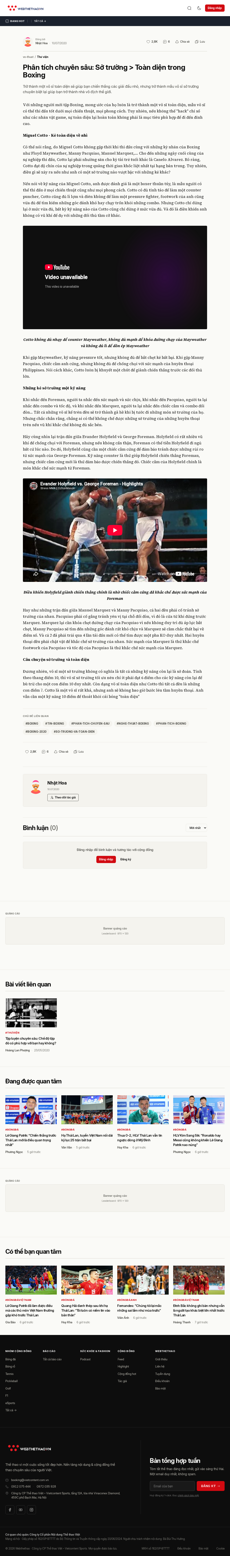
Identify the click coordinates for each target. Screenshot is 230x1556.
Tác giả (122, 1381)
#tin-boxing (54, 723)
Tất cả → (40, 21)
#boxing (32, 723)
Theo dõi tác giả (65, 797)
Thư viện (42, 57)
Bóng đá (10, 1359)
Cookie (220, 1548)
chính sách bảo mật (188, 1495)
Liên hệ (159, 1366)
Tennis (9, 1374)
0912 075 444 (21, 1486)
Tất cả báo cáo (52, 1359)
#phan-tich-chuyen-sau (90, 723)
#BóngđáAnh (127, 1300)
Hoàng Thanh (181, 1322)
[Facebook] (9, 1509)
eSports (10, 1403)
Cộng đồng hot (127, 1374)
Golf (8, 1388)
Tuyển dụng (162, 1374)
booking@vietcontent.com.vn (30, 1480)
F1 (6, 1395)
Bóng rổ (10, 1366)
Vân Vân (66, 1147)
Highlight (123, 1366)
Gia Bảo (10, 1322)
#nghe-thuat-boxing (133, 723)
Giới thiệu (161, 1359)
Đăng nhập (215, 8)
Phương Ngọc (14, 1152)
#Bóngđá (12, 1129)
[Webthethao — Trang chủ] (25, 8)
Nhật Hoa (41, 43)
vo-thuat (28, 57)
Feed (121, 1359)
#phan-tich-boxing (171, 723)
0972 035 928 (46, 1486)
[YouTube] (20, 1509)
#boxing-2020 (36, 731)
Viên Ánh (123, 1317)
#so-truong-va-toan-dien (74, 731)
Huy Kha (122, 1147)
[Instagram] (31, 1509)
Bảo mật (160, 1388)
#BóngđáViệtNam (18, 1300)
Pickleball (11, 1381)
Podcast (85, 1359)
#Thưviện (12, 1032)
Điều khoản (162, 1381)
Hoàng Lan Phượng (17, 1050)
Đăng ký (125, 859)
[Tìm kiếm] (189, 8)
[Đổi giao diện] (199, 8)
